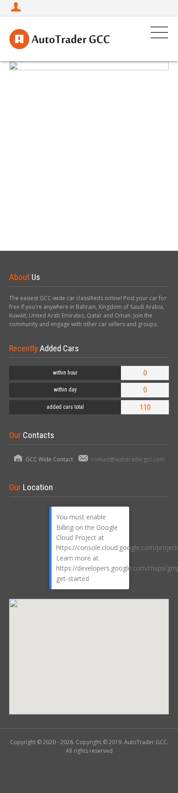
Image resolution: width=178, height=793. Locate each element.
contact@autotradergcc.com (128, 459)
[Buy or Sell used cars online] (59, 38)
